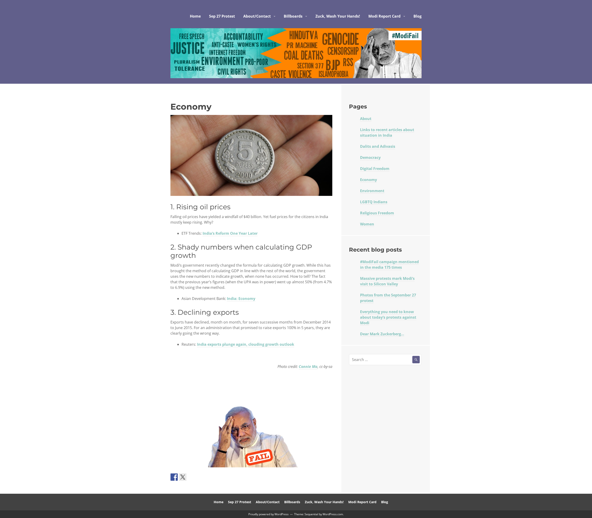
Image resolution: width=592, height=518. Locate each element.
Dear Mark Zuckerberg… (382, 333)
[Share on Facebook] (174, 477)
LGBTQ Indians (373, 201)
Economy (368, 179)
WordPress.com (333, 514)
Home (195, 16)
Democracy (370, 157)
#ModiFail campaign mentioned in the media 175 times (389, 264)
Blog (417, 16)
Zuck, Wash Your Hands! (337, 16)
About (365, 118)
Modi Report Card (384, 16)
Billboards (293, 16)
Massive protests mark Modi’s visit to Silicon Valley (387, 281)
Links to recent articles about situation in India (387, 132)
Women (367, 224)
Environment (372, 190)
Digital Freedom (374, 168)
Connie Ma (308, 366)
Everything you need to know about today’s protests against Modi (388, 317)
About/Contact (257, 16)
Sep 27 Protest (222, 16)
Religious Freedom (377, 213)
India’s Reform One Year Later (230, 233)
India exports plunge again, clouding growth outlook (245, 344)
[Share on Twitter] (182, 477)
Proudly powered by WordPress (268, 514)
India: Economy (241, 298)
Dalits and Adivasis (377, 146)
